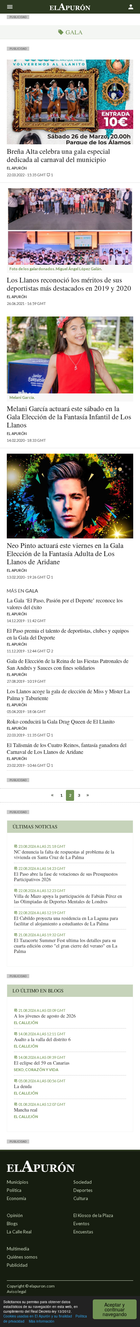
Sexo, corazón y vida (36, 1069)
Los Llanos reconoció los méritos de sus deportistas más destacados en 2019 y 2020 (69, 284)
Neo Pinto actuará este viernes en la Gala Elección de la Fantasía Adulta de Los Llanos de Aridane (65, 553)
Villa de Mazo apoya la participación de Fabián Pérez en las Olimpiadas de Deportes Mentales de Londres (68, 898)
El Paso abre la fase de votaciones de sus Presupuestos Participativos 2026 (66, 876)
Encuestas (83, 1231)
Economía (16, 1198)
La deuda (23, 1086)
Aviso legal (16, 1291)
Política (14, 1190)
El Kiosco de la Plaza (93, 1215)
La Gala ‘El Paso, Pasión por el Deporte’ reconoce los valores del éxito (65, 604)
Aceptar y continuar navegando (115, 1309)
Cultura (80, 1198)
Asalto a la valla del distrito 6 (42, 1039)
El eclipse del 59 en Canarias (41, 1063)
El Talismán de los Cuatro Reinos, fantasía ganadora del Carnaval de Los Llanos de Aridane (66, 748)
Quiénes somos (22, 1257)
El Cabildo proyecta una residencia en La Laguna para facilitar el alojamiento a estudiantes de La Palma (66, 921)
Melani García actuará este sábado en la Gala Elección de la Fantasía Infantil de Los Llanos (69, 417)
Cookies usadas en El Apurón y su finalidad (37, 1315)
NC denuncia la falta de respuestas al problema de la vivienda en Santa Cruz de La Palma (64, 854)
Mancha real (25, 1110)
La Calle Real (19, 1231)
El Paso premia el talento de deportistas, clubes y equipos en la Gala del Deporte (68, 634)
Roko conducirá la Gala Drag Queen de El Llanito (61, 721)
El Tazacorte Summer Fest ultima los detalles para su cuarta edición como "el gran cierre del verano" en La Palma (65, 946)
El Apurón (17, 168)
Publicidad (17, 1265)
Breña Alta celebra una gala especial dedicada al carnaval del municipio (58, 155)
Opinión (15, 1215)
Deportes (82, 1190)
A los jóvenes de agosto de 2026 (45, 1016)
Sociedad (82, 1182)
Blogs (12, 1223)
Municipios (17, 1182)
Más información (41, 1321)
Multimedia (18, 1248)
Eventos (81, 1223)
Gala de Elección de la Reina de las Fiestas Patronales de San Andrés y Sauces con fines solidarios (67, 664)
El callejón (26, 1022)
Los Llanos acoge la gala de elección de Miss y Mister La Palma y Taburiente (68, 694)
